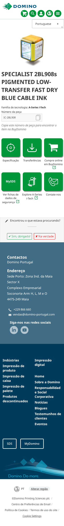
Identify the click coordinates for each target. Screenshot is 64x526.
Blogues (41, 408)
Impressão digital (43, 362)
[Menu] (57, 13)
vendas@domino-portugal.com (34, 314)
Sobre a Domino (47, 382)
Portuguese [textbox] (46, 24)
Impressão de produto (13, 368)
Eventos (41, 424)
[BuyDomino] (24, 13)
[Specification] (10, 147)
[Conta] (41, 13)
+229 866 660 (22, 309)
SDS (9, 444)
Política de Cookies (16, 510)
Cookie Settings (32, 516)
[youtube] (24, 330)
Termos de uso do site (43, 510)
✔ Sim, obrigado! (19, 236)
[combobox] (48, 23)
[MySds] (10, 181)
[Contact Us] (53, 181)
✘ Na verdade (44, 236)
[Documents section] (32, 147)
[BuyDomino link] (53, 147)
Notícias (41, 402)
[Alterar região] (49, 13)
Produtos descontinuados (15, 398)
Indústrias (11, 360)
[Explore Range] (32, 181)
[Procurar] (32, 13)
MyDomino (32, 444)
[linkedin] (14, 330)
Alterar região (39, 488)
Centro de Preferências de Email (31, 504)
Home (39, 376)
